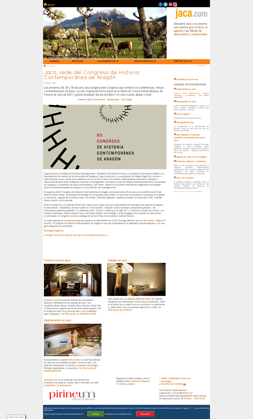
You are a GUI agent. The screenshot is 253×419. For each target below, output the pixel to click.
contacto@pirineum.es (182, 393)
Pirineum (199, 191)
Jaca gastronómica (185, 122)
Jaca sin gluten (183, 114)
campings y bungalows (184, 95)
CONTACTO (199, 398)
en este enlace (147, 220)
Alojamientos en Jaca (186, 89)
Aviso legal (166, 381)
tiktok (122, 384)
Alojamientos (99, 99)
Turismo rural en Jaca (57, 260)
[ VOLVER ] (201, 65)
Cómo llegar (126, 99)
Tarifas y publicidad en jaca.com (176, 378)
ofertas (137, 301)
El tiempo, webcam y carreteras (191, 161)
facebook (134, 381)
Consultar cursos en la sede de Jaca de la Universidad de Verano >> (76, 235)
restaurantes (199, 34)
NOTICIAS (77, 61)
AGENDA (54, 61)
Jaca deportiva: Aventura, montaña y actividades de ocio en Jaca (189, 137)
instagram (145, 381)
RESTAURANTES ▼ (145, 61)
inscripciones (70, 220)
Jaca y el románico (185, 178)
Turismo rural (180, 93)
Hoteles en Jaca (117, 260)
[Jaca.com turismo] (191, 19)
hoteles (148, 299)
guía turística (196, 27)
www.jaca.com (51, 380)
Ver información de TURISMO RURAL (79, 314)
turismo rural (52, 300)
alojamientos (181, 34)
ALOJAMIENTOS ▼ (107, 61)
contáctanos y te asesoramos (57, 385)
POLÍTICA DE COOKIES (172, 384)
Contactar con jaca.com (187, 79)
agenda (178, 30)
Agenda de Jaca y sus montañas (191, 156)
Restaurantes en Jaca (186, 101)
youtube (131, 384)
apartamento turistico (71, 359)
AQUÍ (192, 408)
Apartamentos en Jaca (57, 320)
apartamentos (194, 93)
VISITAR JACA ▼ (183, 61)
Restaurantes (113, 99)
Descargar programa (53, 230)
